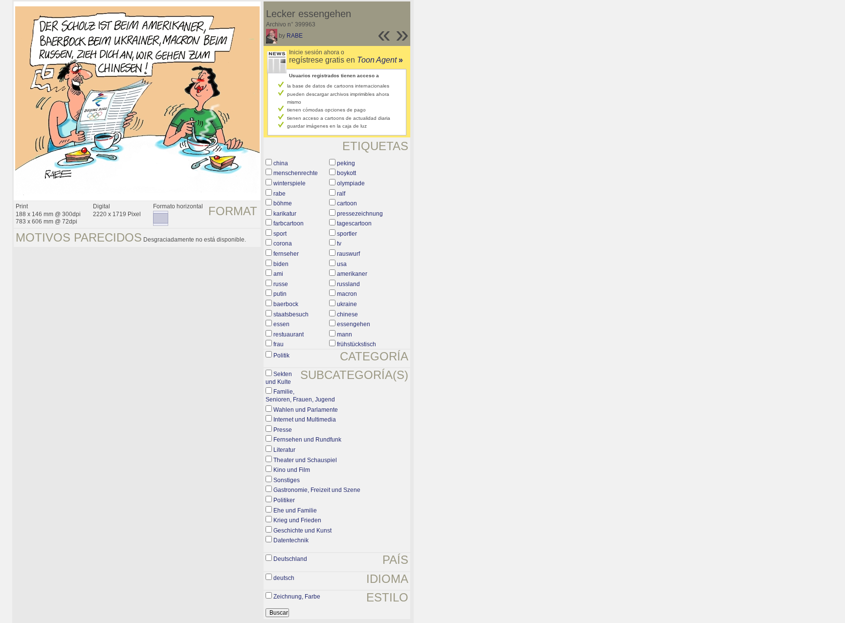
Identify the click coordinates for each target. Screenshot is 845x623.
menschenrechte (295, 173)
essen (281, 324)
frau (278, 344)
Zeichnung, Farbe (296, 596)
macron (347, 293)
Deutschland (290, 559)
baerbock (285, 304)
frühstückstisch (356, 344)
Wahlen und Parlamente (305, 409)
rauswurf (348, 253)
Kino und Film (291, 470)
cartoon (347, 203)
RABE (295, 35)
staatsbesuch (291, 314)
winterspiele (289, 183)
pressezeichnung (360, 213)
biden (281, 264)
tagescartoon (354, 223)
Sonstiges (286, 480)
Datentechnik (291, 540)
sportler (347, 233)
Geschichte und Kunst (302, 530)
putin (280, 293)
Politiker (284, 500)
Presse (282, 429)
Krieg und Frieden (297, 520)
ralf (341, 193)
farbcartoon (288, 223)
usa (342, 264)
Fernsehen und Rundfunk (307, 439)
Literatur (284, 449)
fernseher (286, 253)
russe (280, 284)
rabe (279, 193)
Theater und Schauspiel (305, 460)
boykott (346, 173)
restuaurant (288, 334)
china (280, 163)
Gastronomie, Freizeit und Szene (316, 490)
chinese (347, 314)
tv (339, 243)
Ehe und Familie (295, 510)
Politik (281, 355)
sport (280, 233)
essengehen (353, 324)
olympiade (351, 183)
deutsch (283, 578)
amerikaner (352, 273)
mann (344, 334)
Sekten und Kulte (279, 378)
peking (346, 163)
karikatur (284, 213)
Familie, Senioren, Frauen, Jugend (300, 395)
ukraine (347, 304)
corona (282, 243)
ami (278, 273)
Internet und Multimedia (304, 419)
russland (348, 284)
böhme (282, 203)
